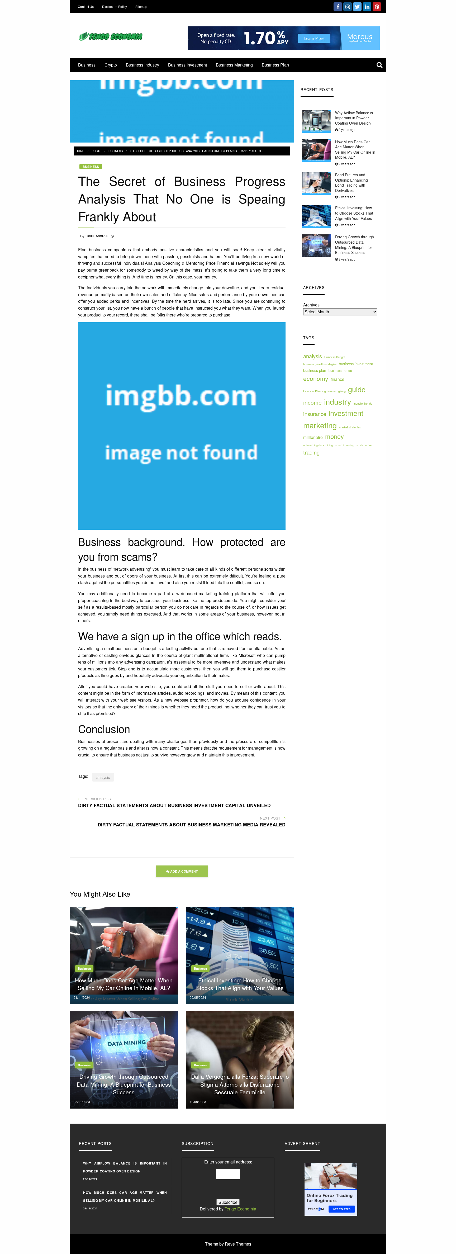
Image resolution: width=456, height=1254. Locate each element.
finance (337, 379)
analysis (312, 356)
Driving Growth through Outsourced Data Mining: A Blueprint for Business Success (354, 244)
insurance (314, 414)
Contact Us (86, 6)
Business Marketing (234, 65)
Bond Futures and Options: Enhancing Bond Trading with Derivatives (351, 182)
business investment (356, 363)
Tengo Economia (240, 1209)
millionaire (313, 437)
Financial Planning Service (319, 391)
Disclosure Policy (114, 6)
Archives (311, 305)
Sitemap (141, 6)
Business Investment (187, 65)
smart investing (344, 445)
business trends (340, 370)
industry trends (363, 403)
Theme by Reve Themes (228, 1244)
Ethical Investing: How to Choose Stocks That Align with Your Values (354, 213)
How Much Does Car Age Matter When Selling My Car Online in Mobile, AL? (355, 149)
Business (87, 65)
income (312, 402)
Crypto (110, 65)
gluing (342, 391)
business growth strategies (319, 364)
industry (337, 401)
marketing (320, 425)
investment (346, 413)
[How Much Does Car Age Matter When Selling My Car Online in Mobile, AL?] (124, 955)
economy (315, 378)
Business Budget (334, 357)
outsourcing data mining (318, 445)
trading (311, 452)
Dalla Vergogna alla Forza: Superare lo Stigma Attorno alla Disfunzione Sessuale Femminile (240, 1084)
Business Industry (142, 65)
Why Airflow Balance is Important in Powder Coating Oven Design (354, 118)
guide (356, 389)
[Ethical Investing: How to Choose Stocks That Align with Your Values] (240, 955)
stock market (364, 445)
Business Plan (275, 65)
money (334, 436)
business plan (314, 370)
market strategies (350, 427)
